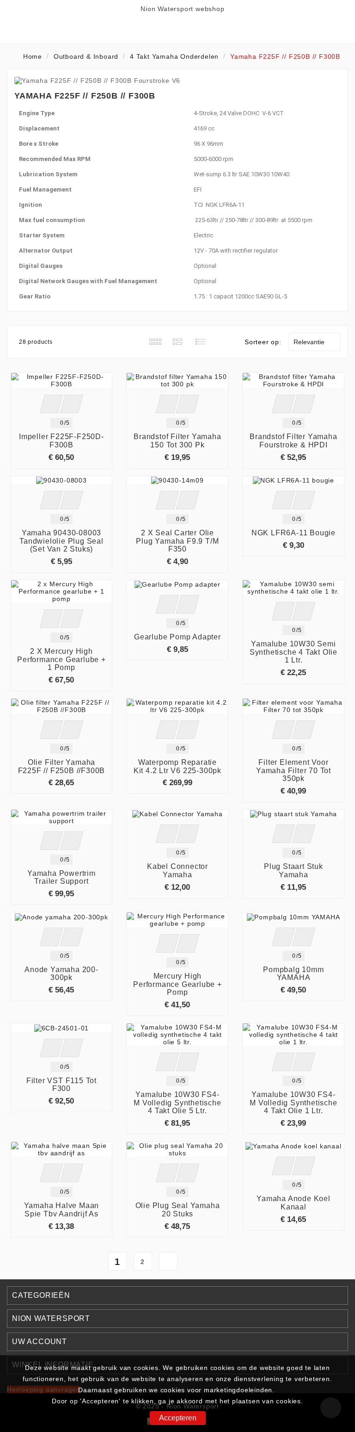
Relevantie (313, 342)
